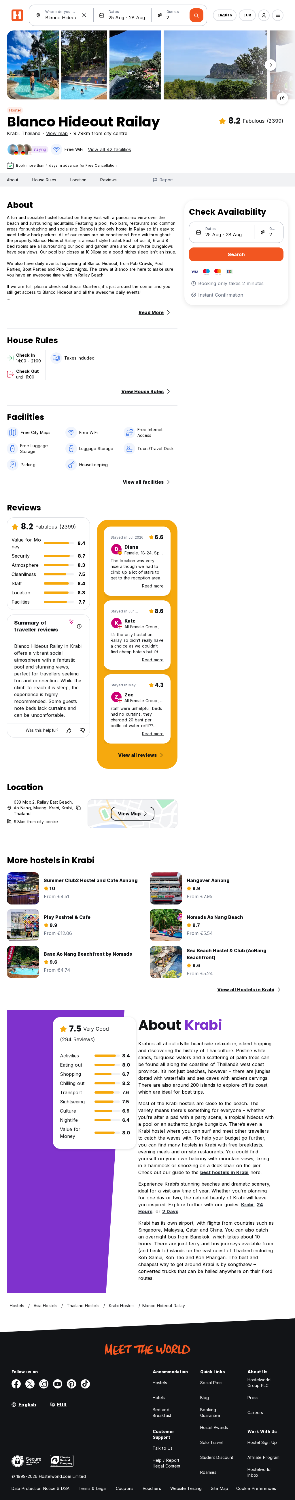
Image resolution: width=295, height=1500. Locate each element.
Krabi (12, 133)
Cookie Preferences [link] (256, 1488)
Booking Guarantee (210, 1412)
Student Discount (216, 1457)
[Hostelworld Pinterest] (71, 1383)
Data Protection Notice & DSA (40, 1488)
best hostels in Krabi (224, 1172)
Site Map (219, 1488)
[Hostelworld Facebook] (16, 1383)
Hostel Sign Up (262, 1442)
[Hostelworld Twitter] (30, 1383)
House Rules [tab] (44, 179)
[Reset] (84, 15)
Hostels (160, 1382)
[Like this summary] (69, 730)
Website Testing (186, 1488)
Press (252, 1397)
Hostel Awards (214, 1427)
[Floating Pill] (270, 65)
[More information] (79, 626)
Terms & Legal (93, 1488)
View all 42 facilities (109, 149)
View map (57, 133)
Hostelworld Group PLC (259, 1382)
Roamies (208, 1472)
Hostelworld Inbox (259, 1472)
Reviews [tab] (108, 179)
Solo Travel (211, 1442)
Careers (255, 1412)
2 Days (170, 1211)
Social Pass (211, 1382)
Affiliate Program (263, 1457)
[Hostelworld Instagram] (43, 1383)
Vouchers (152, 1488)
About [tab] (12, 179)
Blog (204, 1397)
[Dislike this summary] (82, 730)
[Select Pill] (264, 15)
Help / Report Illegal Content (167, 1463)
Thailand (31, 133)
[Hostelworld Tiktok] (85, 1383)
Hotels (159, 1397)
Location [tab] (78, 179)
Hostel (15, 110)
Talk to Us (163, 1448)
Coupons (124, 1488)
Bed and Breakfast (162, 1412)
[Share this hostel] (282, 98)
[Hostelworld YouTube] (57, 1383)
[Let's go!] (196, 15)
